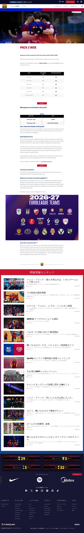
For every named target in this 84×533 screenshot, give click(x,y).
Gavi (30, 504)
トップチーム (57, 6)
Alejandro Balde (18, 504)
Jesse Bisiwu (46, 514)
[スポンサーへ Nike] (14, 479)
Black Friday (59, 508)
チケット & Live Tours (61, 504)
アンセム (74, 506)
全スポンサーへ (77, 474)
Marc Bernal (31, 516)
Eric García (17, 516)
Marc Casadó (31, 510)
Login (62, 2)
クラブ (65, 6)
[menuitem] (81, 1)
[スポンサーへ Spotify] (40, 479)
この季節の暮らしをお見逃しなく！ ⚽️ (21, 2)
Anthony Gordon (47, 510)
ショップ (24, 6)
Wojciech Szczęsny (4, 504)
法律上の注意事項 (33, 528)
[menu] (81, 2)
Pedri (30, 506)
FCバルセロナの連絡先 (54, 528)
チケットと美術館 (14, 6)
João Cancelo (17, 518)
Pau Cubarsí (17, 506)
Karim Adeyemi (47, 512)
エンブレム (74, 504)
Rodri (30, 518)
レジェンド (74, 508)
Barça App (59, 506)
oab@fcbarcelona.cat (46, 161)
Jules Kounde (17, 514)
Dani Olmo (31, 514)
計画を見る (71, 1)
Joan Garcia (3, 506)
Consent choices (71, 528)
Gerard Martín (17, 512)
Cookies (47, 528)
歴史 (73, 510)
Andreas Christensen (19, 510)
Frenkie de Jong (32, 512)
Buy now (43, 103)
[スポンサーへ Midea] (67, 479)
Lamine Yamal (47, 504)
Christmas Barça (60, 510)
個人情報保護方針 (41, 528)
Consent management (63, 528)
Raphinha (46, 506)
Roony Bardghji (47, 508)
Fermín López (32, 508)
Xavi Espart (17, 508)
